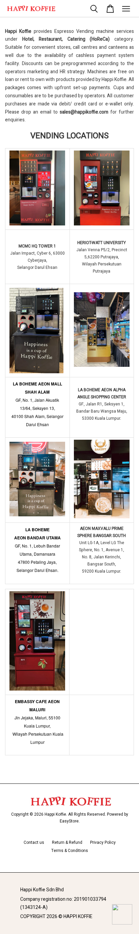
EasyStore (69, 821)
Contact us (34, 843)
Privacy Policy (103, 843)
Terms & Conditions (69, 851)
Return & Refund (67, 843)
